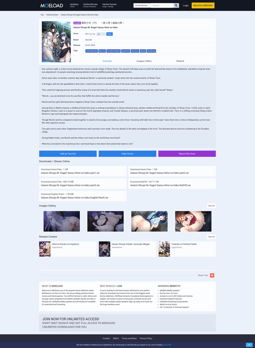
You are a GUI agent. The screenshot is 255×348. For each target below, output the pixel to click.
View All (211, 206)
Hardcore (125, 51)
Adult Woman (91, 51)
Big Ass (102, 51)
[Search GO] (176, 5)
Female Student (113, 51)
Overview (107, 61)
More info (167, 345)
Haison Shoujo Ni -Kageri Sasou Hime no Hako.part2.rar (159, 172)
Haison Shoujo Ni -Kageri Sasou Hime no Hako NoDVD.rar (160, 185)
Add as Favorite (68, 153)
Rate (110, 34)
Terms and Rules (129, 338)
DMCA (116, 338)
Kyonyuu (135, 51)
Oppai (143, 51)
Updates (74, 5)
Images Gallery (144, 61)
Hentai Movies (90, 5)
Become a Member (203, 5)
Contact (106, 338)
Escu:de (88, 40)
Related (180, 61)
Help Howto (127, 153)
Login (186, 5)
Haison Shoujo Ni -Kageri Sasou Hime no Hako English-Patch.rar (74, 197)
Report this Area (187, 153)
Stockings (151, 51)
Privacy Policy (146, 338)
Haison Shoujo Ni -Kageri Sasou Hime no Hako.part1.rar (70, 172)
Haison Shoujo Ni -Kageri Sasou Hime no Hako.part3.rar (70, 185)
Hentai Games (109, 5)
